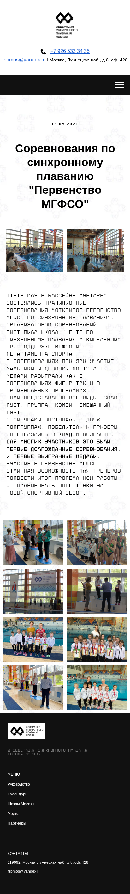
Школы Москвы (21, 804)
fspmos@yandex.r (23, 871)
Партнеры (17, 823)
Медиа (14, 813)
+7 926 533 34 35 (70, 51)
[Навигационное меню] (119, 85)
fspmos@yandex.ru (24, 59)
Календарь (17, 794)
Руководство (19, 784)
